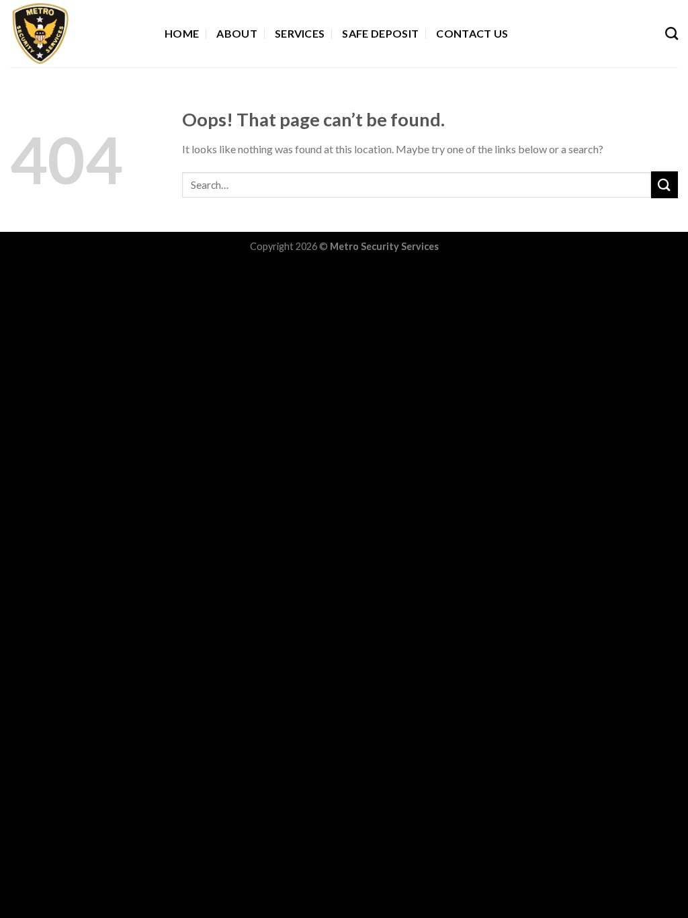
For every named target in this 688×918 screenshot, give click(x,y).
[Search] (671, 33)
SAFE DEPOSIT (380, 33)
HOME (182, 33)
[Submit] (664, 184)
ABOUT (236, 33)
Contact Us (472, 33)
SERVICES (300, 33)
